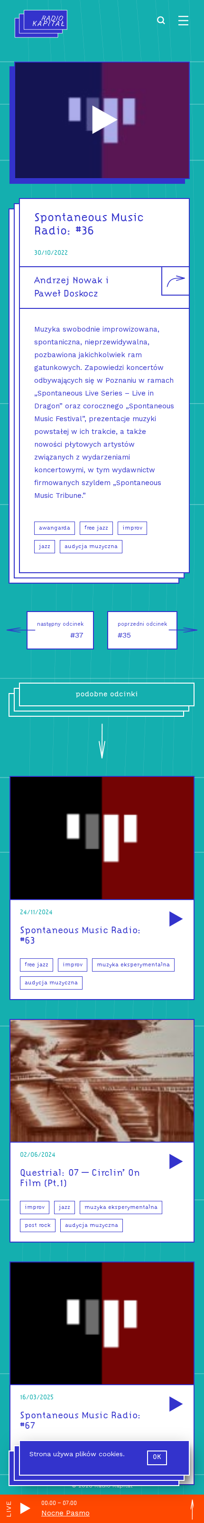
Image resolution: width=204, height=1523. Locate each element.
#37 (60, 630)
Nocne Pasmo (65, 1513)
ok (157, 1457)
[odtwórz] (175, 919)
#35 (142, 630)
